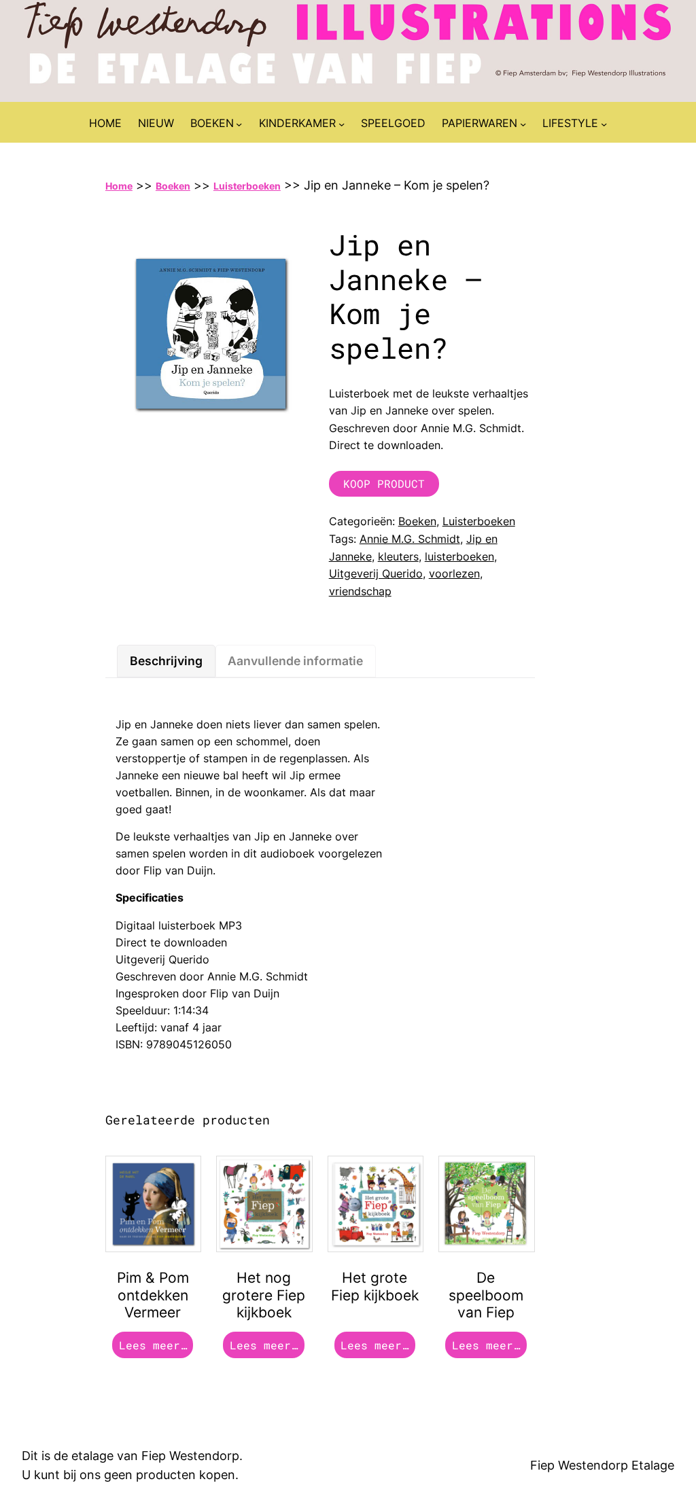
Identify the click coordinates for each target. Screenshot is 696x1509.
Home (119, 186)
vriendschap (360, 591)
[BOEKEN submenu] (239, 124)
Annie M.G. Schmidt (410, 539)
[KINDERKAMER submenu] (341, 124)
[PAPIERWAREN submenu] (523, 124)
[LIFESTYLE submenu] (604, 124)
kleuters (398, 556)
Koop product (384, 483)
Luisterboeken (247, 186)
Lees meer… (153, 1345)
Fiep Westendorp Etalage (602, 1465)
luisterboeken (459, 556)
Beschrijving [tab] (166, 661)
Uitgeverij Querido (376, 573)
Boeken (173, 186)
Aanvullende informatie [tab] (295, 661)
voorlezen (454, 573)
